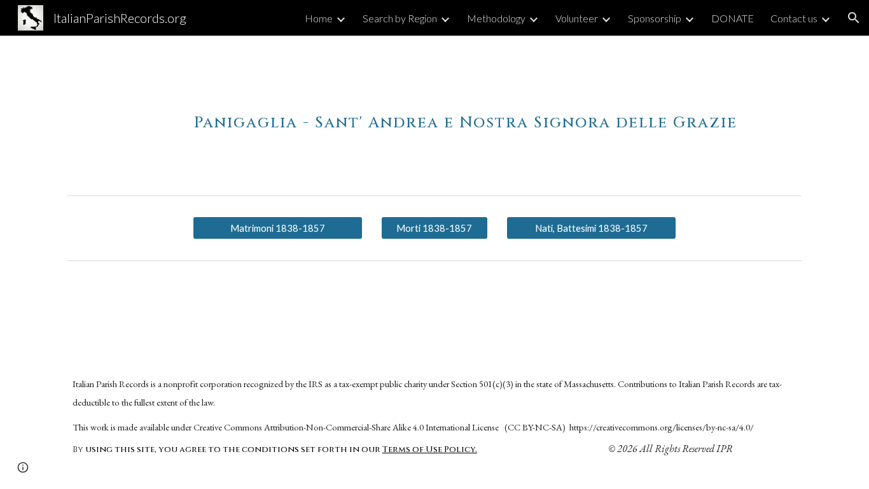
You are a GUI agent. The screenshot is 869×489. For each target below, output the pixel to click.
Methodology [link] (496, 18)
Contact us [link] (793, 18)
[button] (853, 18)
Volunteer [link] (576, 18)
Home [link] (319, 18)
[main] (466, 113)
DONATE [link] (732, 18)
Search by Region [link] (400, 18)
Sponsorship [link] (654, 18)
